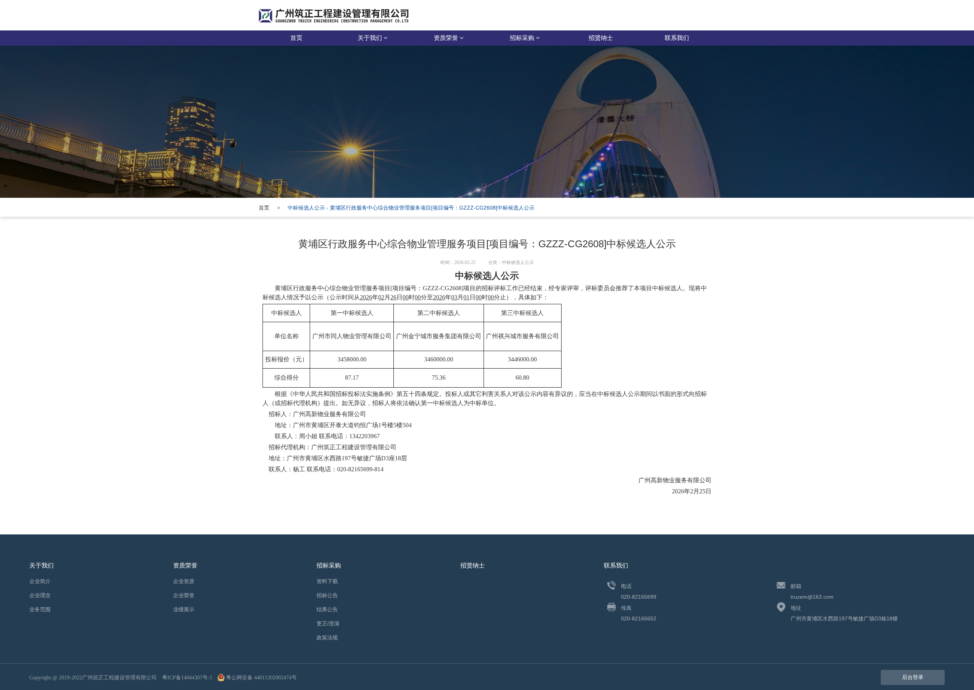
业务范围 (40, 609)
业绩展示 (183, 609)
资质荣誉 (447, 38)
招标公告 (327, 595)
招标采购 (523, 38)
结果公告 (327, 609)
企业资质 (183, 581)
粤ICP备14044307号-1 (187, 677)
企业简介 (40, 581)
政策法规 (327, 637)
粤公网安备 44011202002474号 (261, 677)
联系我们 (677, 38)
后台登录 (912, 677)
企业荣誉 (183, 595)
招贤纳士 (601, 38)
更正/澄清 (328, 623)
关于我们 (371, 38)
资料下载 (327, 581)
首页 (296, 38)
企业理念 (40, 595)
